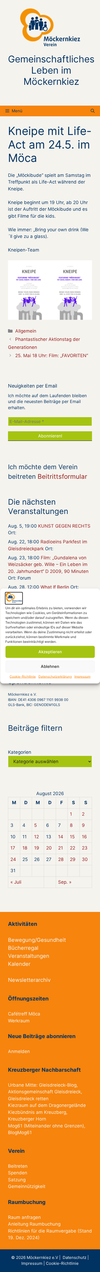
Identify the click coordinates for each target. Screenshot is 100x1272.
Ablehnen (50, 666)
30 (85, 859)
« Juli (15, 882)
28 (60, 859)
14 (60, 836)
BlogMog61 (20, 1132)
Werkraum (19, 1020)
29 (72, 859)
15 (72, 836)
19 (36, 848)
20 (49, 848)
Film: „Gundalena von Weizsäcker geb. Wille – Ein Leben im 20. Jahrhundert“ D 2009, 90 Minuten (48, 564)
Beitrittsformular (62, 476)
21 (60, 848)
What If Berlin (55, 587)
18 (24, 848)
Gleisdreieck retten (28, 1098)
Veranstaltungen (28, 956)
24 (13, 859)
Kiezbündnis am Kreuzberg (37, 1112)
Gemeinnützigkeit (26, 1186)
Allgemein (25, 331)
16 (84, 836)
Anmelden (19, 1051)
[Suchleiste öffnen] (92, 111)
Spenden (17, 1172)
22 (72, 848)
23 (84, 848)
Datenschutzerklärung (55, 676)
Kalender (19, 964)
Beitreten (17, 1166)
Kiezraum (18, 1105)
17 (12, 848)
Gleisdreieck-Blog (58, 1085)
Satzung (17, 1179)
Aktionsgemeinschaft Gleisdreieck (44, 1091)
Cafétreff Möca (24, 1013)
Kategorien (19, 752)
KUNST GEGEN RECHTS (64, 526)
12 (36, 836)
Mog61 (15, 1126)
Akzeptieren (50, 651)
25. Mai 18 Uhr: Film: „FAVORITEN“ (51, 355)
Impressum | (33, 1263)
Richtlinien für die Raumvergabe (42, 1231)
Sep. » (64, 882)
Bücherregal (23, 948)
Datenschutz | (76, 1257)
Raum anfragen (24, 1217)
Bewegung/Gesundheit (37, 940)
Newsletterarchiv (29, 980)
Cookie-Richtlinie (23, 676)
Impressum (82, 676)
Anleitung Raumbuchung (34, 1224)
